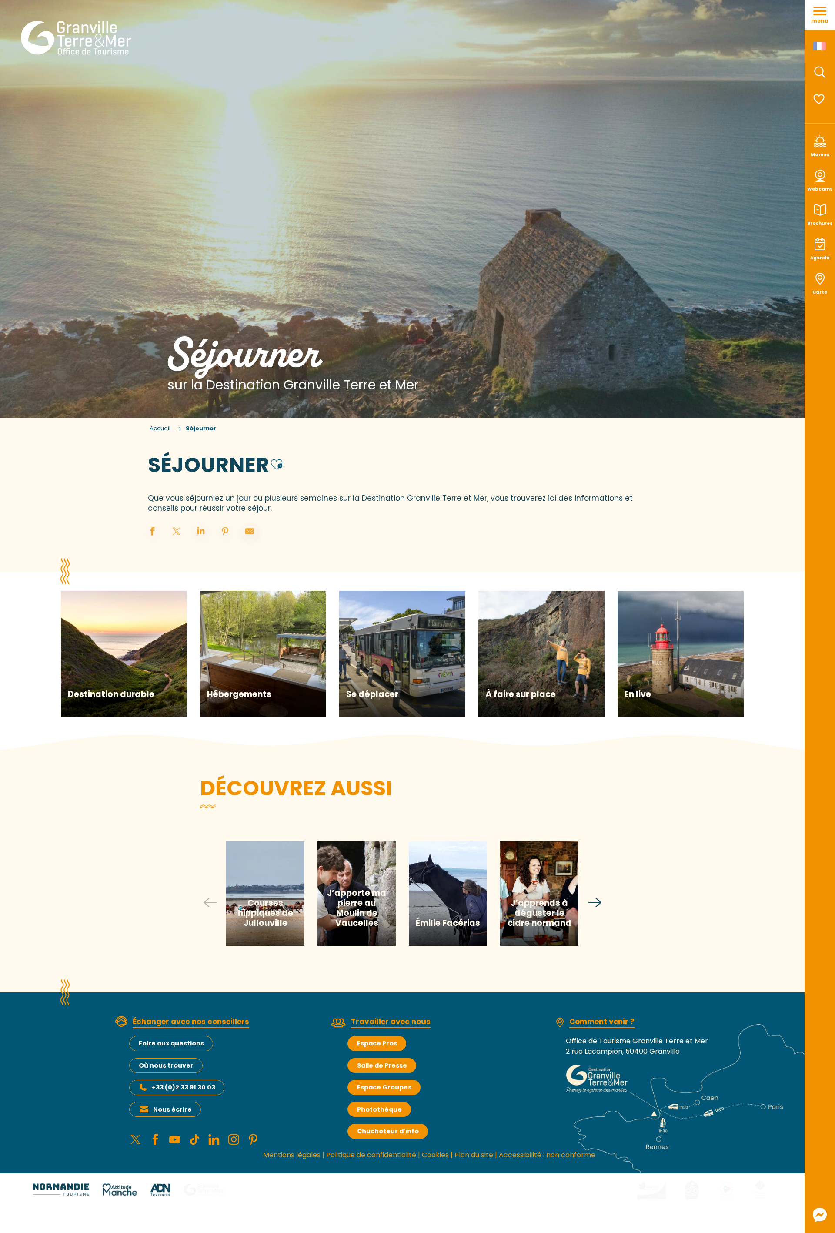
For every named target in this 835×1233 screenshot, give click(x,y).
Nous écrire (172, 1109)
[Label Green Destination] (651, 1189)
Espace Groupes (384, 1087)
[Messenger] (819, 1215)
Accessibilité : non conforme (547, 1155)
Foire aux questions (171, 1043)
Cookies (435, 1155)
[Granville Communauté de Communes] (204, 1189)
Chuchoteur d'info (388, 1131)
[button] (819, 72)
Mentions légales (292, 1155)
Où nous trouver (166, 1065)
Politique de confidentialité (371, 1155)
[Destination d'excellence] (726, 1189)
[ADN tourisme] (160, 1189)
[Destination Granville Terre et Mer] (77, 38)
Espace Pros (377, 1043)
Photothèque (379, 1109)
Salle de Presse (382, 1065)
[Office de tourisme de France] (760, 1189)
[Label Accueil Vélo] (691, 1189)
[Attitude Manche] (119, 1189)
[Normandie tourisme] (61, 1189)
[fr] (820, 46)
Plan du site (473, 1155)
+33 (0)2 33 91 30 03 (183, 1087)
